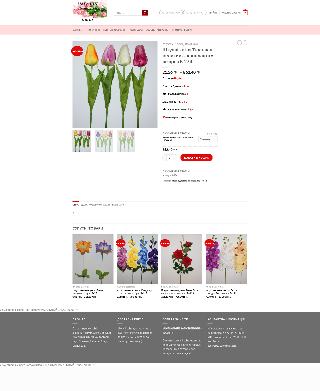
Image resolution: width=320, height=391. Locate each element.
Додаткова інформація (95, 204)
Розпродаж (136, 30)
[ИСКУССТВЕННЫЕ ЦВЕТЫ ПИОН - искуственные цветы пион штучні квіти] (90, 12)
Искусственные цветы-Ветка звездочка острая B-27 (87, 292)
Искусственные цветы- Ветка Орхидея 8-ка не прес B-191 (221, 292)
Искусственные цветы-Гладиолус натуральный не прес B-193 (135, 292)
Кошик (188, 30)
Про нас (177, 30)
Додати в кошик (196, 157)
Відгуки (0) (118, 204)
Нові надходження (114, 30)
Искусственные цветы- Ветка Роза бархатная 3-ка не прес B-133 (179, 292)
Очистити (212, 134)
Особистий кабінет (158, 30)
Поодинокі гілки (187, 44)
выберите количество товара (177, 138)
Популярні (94, 30)
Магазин (77, 30)
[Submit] (145, 13)
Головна (168, 44)
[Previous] (78, 84)
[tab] (75, 204)
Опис (75, 204)
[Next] (152, 84)
